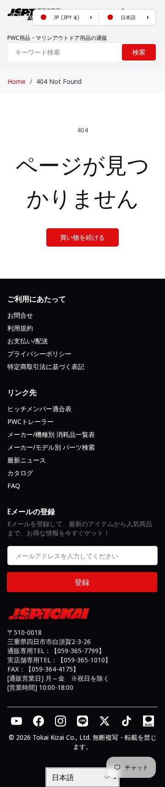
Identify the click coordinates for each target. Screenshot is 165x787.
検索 (138, 52)
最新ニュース (26, 460)
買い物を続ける (82, 237)
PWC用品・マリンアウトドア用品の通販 (57, 38)
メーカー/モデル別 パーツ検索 (51, 447)
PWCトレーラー (30, 421)
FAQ (13, 485)
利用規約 (20, 328)
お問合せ (20, 315)
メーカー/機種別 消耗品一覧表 (51, 434)
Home (16, 81)
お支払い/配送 (27, 340)
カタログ (20, 472)
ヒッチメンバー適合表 (39, 408)
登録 (82, 582)
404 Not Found (59, 81)
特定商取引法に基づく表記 (45, 366)
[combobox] (82, 52)
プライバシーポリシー (39, 353)
